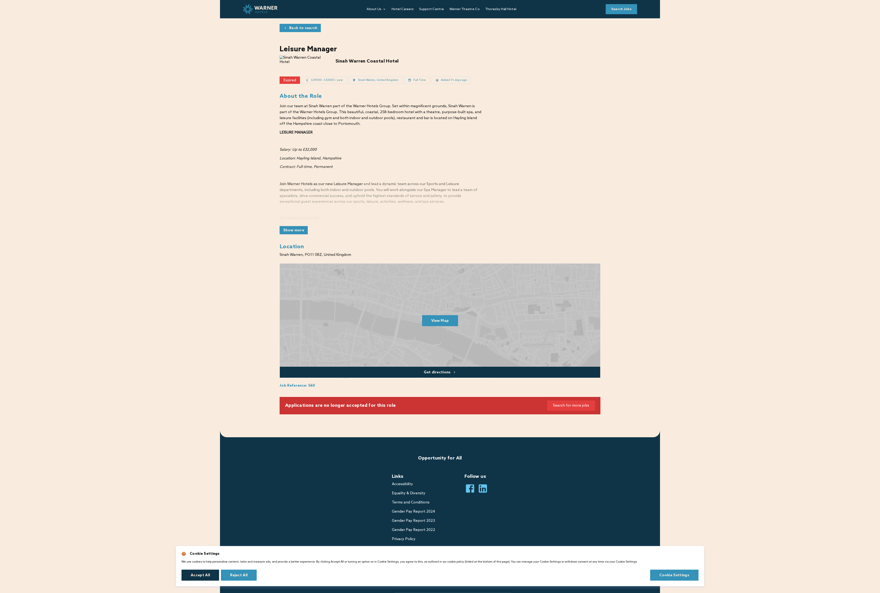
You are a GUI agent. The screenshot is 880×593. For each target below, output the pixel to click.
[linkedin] (482, 488)
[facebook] (470, 488)
